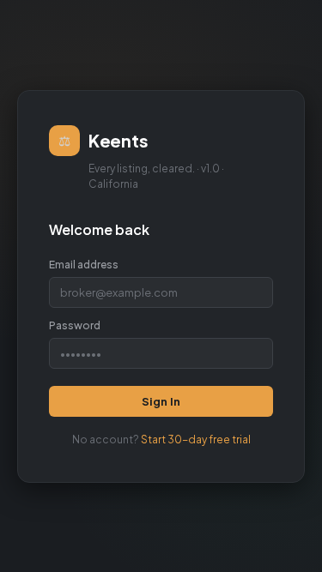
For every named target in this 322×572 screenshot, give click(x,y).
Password (74, 325)
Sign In (161, 401)
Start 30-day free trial (196, 439)
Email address (83, 264)
